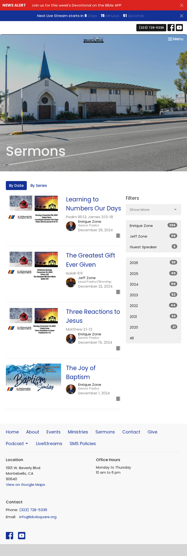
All (132, 337)
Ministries (78, 432)
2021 (153, 316)
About (32, 432)
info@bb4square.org (37, 516)
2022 (153, 305)
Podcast (15, 443)
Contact (131, 432)
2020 (153, 327)
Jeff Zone (153, 236)
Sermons (105, 432)
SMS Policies (83, 443)
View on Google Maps (25, 484)
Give (152, 432)
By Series (38, 185)
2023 (153, 295)
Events (54, 432)
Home (12, 432)
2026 (153, 262)
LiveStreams (49, 443)
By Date (16, 185)
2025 (153, 273)
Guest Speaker (153, 246)
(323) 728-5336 (151, 27)
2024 (153, 284)
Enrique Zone (153, 225)
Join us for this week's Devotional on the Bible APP (77, 5)
